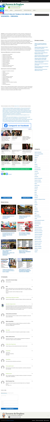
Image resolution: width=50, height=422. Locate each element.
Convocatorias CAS (27, 10)
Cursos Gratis (37, 173)
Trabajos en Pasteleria (38, 248)
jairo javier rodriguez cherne (10, 304)
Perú (35, 206)
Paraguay (36, 204)
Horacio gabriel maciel (9, 366)
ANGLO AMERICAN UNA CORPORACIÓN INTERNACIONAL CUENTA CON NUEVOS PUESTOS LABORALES (8, 253)
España (36, 183)
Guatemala (36, 187)
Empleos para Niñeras (38, 181)
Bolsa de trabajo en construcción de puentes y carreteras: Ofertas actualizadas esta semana (17, 110)
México (36, 192)
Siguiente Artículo (26, 197)
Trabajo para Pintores (38, 239)
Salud (35, 213)
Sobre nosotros (46, 420)
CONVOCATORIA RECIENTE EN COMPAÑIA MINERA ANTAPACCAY (8, 217)
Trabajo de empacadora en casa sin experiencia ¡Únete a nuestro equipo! (8, 270)
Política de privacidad (39, 420)
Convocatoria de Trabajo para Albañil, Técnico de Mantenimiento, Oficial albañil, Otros (16, 121)
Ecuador (36, 174)
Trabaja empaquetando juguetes (39, 220)
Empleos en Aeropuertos (38, 178)
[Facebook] (2, 6)
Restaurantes (37, 211)
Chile (35, 162)
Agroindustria (37, 155)
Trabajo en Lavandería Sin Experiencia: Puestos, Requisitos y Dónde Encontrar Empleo (41, 44)
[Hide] (0, 14)
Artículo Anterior (7, 197)
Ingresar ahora (16, 105)
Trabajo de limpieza (38, 223)
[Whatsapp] (2, 9)
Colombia (36, 166)
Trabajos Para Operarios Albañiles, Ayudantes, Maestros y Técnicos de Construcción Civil (16, 108)
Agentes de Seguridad (38, 152)
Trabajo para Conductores (38, 230)
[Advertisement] (17, 26)
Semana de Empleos (10, 420)
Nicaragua (36, 197)
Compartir (10, 174)
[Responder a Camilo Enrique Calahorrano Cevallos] (32, 297)
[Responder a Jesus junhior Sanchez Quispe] (32, 280)
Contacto (33, 420)
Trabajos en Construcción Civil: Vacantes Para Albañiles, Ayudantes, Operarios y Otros (16, 109)
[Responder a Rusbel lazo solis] (32, 373)
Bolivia (36, 160)
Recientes (36, 209)
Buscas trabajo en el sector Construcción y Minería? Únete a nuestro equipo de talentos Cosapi (17, 119)
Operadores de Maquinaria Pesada (40, 199)
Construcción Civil (18, 10)
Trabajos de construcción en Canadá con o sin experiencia (12, 113)
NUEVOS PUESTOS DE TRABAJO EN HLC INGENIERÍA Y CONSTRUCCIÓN (25, 251)
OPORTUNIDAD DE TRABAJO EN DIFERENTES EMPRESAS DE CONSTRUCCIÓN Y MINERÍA (25, 270)
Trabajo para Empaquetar (38, 234)
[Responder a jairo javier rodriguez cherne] (32, 304)
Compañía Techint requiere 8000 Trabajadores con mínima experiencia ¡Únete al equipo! (16, 117)
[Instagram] (2, 13)
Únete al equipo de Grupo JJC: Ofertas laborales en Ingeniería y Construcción (15, 118)
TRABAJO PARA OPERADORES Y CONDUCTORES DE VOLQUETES (25, 217)
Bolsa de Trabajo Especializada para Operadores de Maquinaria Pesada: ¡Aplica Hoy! (16, 120)
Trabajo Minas (37, 225)
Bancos (6, 10)
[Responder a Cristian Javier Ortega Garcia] (32, 344)
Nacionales (36, 195)
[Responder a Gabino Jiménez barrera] (32, 336)
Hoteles (36, 190)
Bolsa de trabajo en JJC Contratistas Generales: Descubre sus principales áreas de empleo (17, 111)
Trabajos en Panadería (38, 246)
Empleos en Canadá (38, 180)
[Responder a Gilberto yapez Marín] (32, 321)
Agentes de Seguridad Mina (39, 153)
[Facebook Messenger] (2, 11)
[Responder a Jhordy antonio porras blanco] (32, 313)
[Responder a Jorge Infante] (32, 350)
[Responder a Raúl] (32, 286)
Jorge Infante (8, 350)
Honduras (36, 188)
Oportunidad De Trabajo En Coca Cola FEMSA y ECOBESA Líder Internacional (24, 233)
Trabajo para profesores (38, 241)
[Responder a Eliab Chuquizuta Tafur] (32, 381)
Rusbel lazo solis (9, 373)
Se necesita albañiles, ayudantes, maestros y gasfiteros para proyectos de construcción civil (17, 112)
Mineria (11, 10)
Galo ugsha (8, 330)
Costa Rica (36, 171)
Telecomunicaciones (38, 216)
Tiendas (36, 218)
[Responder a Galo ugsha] (32, 330)
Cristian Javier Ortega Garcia (11, 344)
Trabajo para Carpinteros (38, 227)
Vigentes (36, 251)
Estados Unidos (37, 185)
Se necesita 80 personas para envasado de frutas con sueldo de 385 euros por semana (8, 234)
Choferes (36, 164)
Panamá (36, 202)
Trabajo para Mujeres (38, 237)
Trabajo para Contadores (38, 232)
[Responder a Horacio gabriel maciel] (32, 366)
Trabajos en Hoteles (38, 244)
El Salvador (36, 176)
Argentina (36, 157)
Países (34, 10)
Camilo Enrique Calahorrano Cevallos (12, 297)
